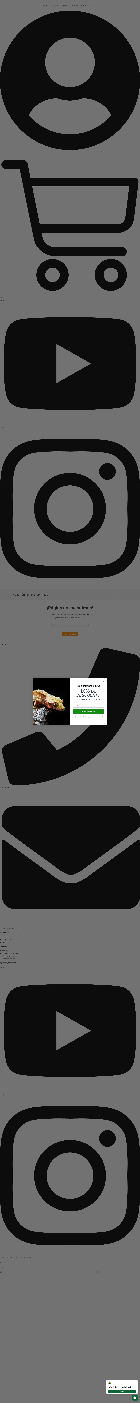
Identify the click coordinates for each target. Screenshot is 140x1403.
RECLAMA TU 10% (88, 711)
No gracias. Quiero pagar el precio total (89, 717)
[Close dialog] (104, 680)
